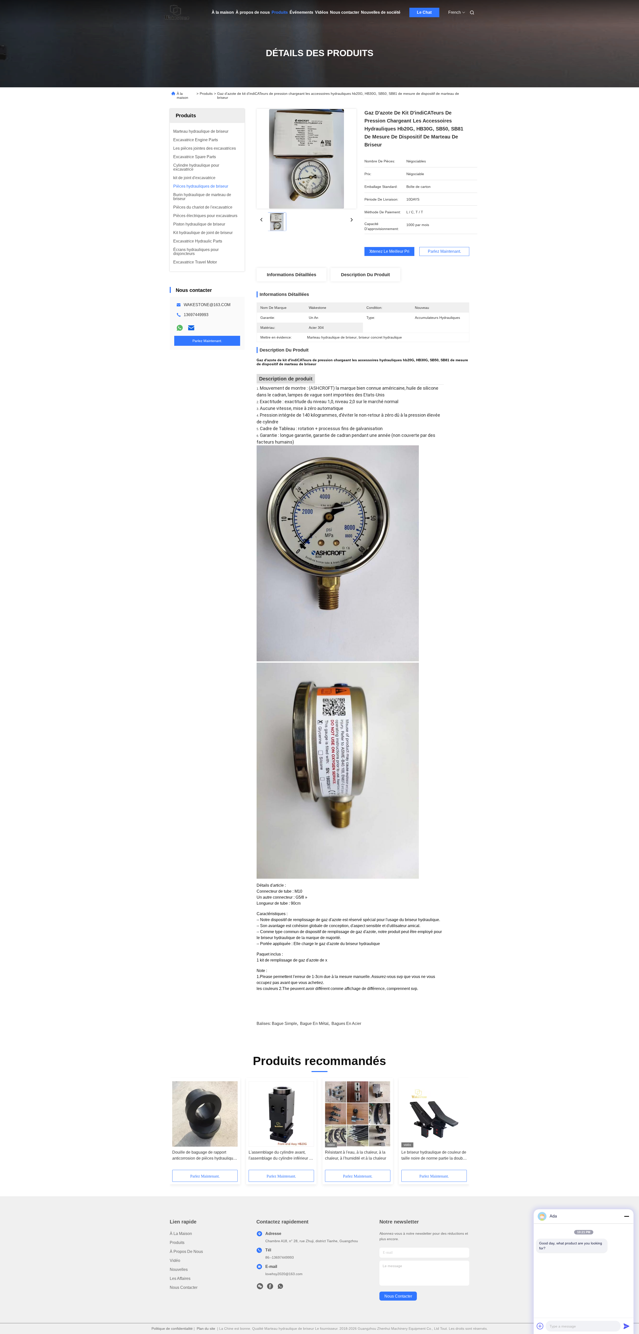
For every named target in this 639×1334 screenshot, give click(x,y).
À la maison (223, 12)
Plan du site (206, 1329)
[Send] (627, 1326)
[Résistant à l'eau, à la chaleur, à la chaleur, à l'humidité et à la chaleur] (357, 1114)
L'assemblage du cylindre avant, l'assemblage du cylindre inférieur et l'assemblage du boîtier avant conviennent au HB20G (280, 1155)
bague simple (284, 1023)
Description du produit (365, 274)
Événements (301, 12)
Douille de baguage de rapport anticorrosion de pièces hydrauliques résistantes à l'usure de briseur (204, 1155)
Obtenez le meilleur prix (389, 251)
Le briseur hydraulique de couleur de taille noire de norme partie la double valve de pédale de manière (433, 1155)
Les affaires (180, 1278)
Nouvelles (179, 1269)
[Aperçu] (177, 12)
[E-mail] (191, 328)
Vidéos (321, 12)
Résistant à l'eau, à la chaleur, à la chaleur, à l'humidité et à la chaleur (355, 1155)
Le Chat (424, 12)
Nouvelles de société (380, 12)
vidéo (175, 1260)
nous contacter (398, 1296)
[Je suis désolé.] (180, 328)
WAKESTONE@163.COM (207, 305)
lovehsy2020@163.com (284, 1274)
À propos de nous (253, 12)
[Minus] (627, 1216)
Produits (280, 12)
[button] (179, 1126)
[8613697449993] (280, 1288)
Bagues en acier (346, 1023)
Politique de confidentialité (172, 1329)
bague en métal (314, 1023)
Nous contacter (344, 12)
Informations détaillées (291, 274)
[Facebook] (270, 1288)
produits (177, 1242)
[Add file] (540, 1326)
